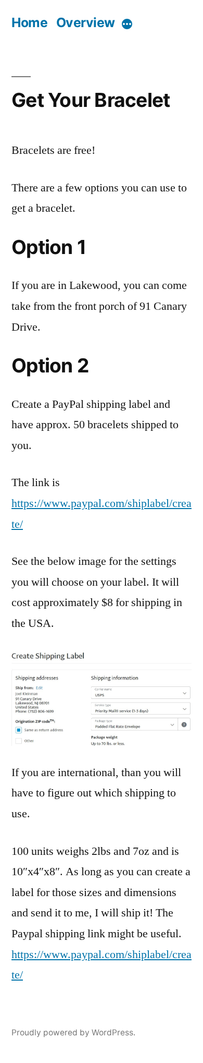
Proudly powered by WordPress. (73, 1032)
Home (29, 22)
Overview (85, 22)
